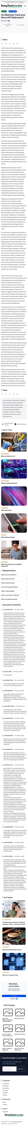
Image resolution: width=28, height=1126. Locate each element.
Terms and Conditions (12, 1123)
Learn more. (21, 2)
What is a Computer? (19, 1034)
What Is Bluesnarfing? (8, 537)
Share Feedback (21, 424)
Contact (5, 1104)
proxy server (9, 280)
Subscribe (14, 995)
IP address (4, 55)
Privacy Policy (4, 1123)
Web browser (5, 241)
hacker (10, 123)
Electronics (6, 1086)
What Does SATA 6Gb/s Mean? (12, 949)
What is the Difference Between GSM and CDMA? (7, 1020)
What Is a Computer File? (10, 975)
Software (5, 972)
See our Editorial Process (8, 424)
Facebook (5, 1111)
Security (4, 535)
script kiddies (18, 132)
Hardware (4, 508)
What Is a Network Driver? (9, 483)
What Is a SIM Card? (19, 1018)
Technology (6, 919)
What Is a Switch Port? (8, 456)
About (4, 1102)
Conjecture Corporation (16, 1121)
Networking (5, 454)
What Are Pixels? (6, 510)
